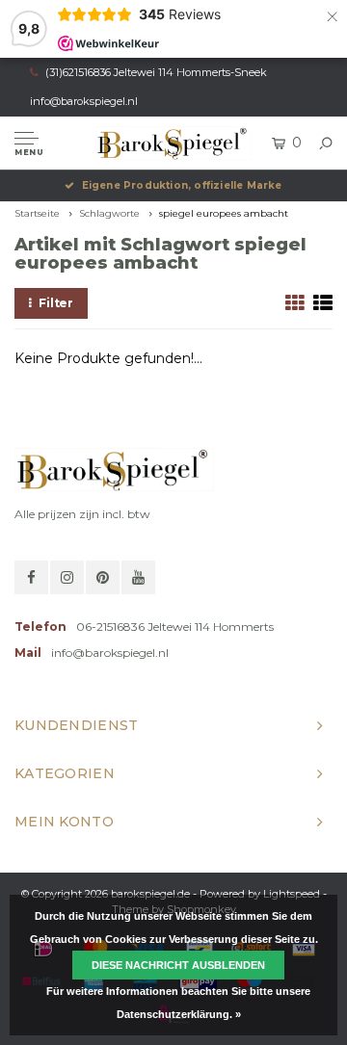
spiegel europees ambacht (223, 213)
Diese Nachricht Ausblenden (178, 965)
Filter (56, 303)
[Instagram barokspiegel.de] (67, 577)
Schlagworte (109, 213)
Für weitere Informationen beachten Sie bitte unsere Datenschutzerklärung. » (178, 1002)
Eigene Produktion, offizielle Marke (181, 185)
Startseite (37, 213)
